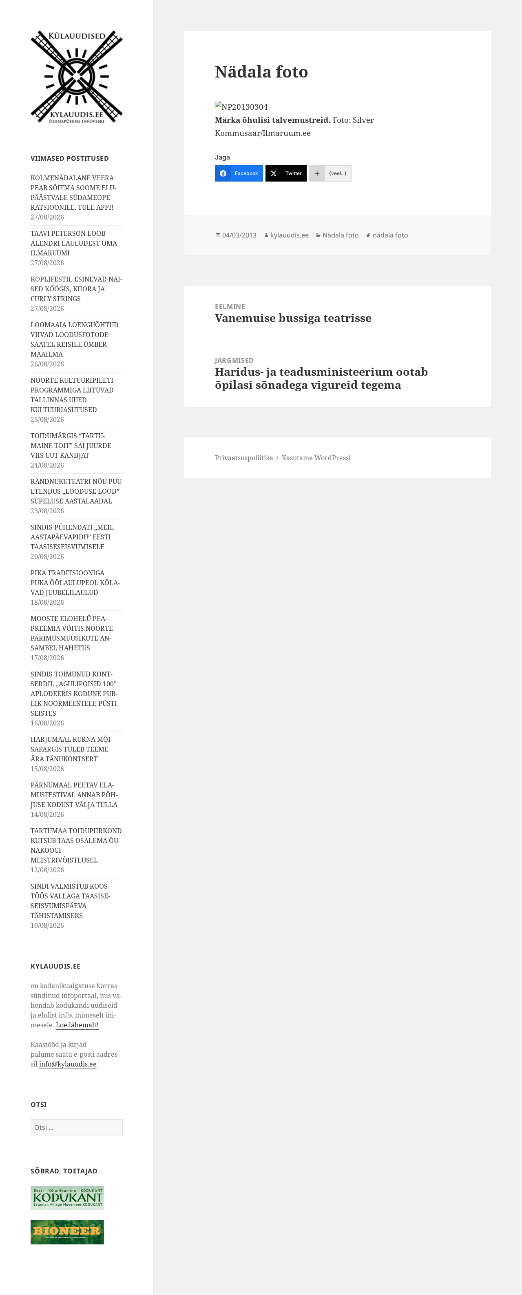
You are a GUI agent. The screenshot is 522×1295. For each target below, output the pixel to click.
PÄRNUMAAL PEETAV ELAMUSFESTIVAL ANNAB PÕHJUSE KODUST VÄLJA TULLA (74, 795)
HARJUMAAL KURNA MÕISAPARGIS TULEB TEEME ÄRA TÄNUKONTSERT (72, 749)
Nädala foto (341, 235)
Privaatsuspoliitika (244, 457)
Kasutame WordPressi (316, 457)
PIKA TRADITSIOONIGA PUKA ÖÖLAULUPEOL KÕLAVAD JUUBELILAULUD (75, 582)
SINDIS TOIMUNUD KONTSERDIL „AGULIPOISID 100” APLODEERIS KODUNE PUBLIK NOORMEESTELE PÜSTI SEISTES (74, 694)
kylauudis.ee (289, 235)
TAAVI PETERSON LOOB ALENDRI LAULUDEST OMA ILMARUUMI (74, 243)
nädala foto (390, 235)
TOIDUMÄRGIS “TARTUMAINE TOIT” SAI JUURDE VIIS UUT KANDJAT (71, 445)
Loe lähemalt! (77, 1024)
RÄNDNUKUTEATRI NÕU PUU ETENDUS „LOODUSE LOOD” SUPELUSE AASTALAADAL (76, 491)
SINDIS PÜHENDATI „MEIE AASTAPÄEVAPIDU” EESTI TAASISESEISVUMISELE (72, 537)
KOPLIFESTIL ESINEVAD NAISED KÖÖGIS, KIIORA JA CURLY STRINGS (76, 289)
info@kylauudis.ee (68, 1064)
